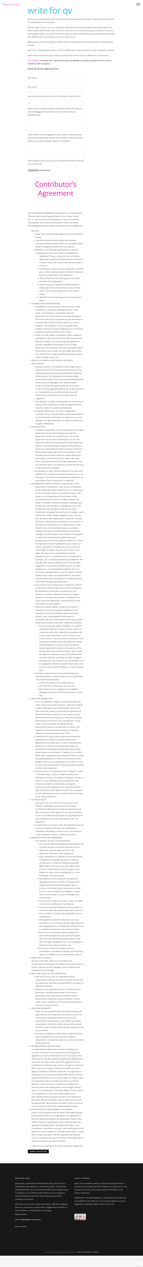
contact (79, 1252)
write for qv (95, 1252)
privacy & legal (87, 1252)
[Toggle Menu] (138, 4)
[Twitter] (44, 1232)
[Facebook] (39, 1232)
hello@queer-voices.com (31, 1219)
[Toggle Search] (131, 4)
